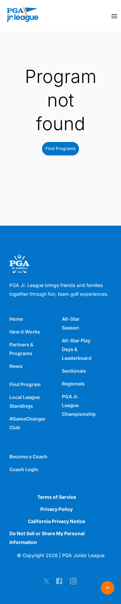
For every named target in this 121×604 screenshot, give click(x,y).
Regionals (73, 383)
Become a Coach (28, 456)
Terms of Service (56, 497)
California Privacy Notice (56, 521)
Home (16, 319)
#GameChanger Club (27, 423)
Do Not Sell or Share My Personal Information (47, 537)
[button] (60, 148)
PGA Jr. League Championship (79, 405)
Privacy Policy (56, 509)
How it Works (24, 332)
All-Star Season (71, 323)
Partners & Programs (21, 349)
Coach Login (23, 469)
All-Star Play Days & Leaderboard (76, 349)
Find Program (25, 384)
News (16, 366)
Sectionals (74, 371)
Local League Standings (24, 401)
